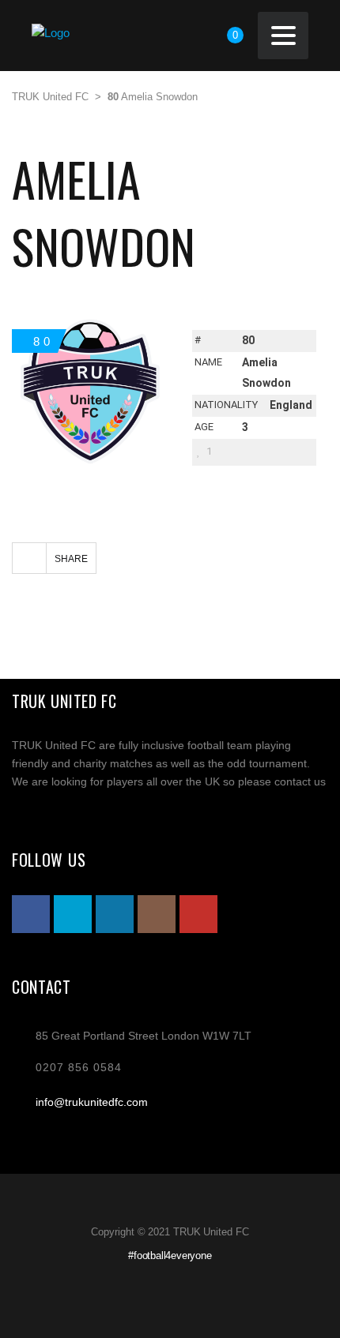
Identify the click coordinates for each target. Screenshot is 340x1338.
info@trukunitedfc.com (92, 1102)
